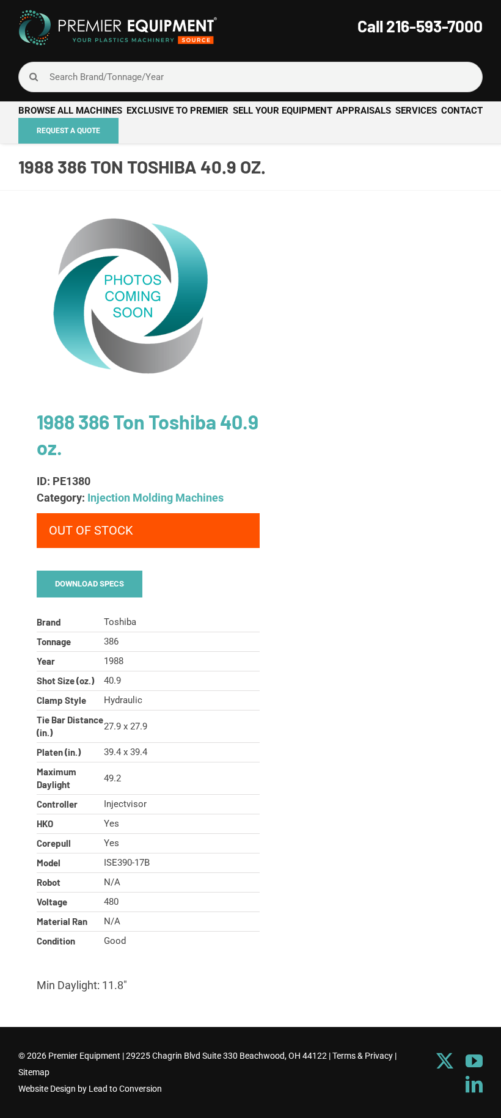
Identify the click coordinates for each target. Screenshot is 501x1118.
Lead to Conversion (125, 1089)
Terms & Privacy (362, 1056)
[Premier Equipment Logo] (117, 14)
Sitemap (33, 1072)
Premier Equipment (84, 1056)
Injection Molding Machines (155, 497)
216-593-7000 (434, 25)
